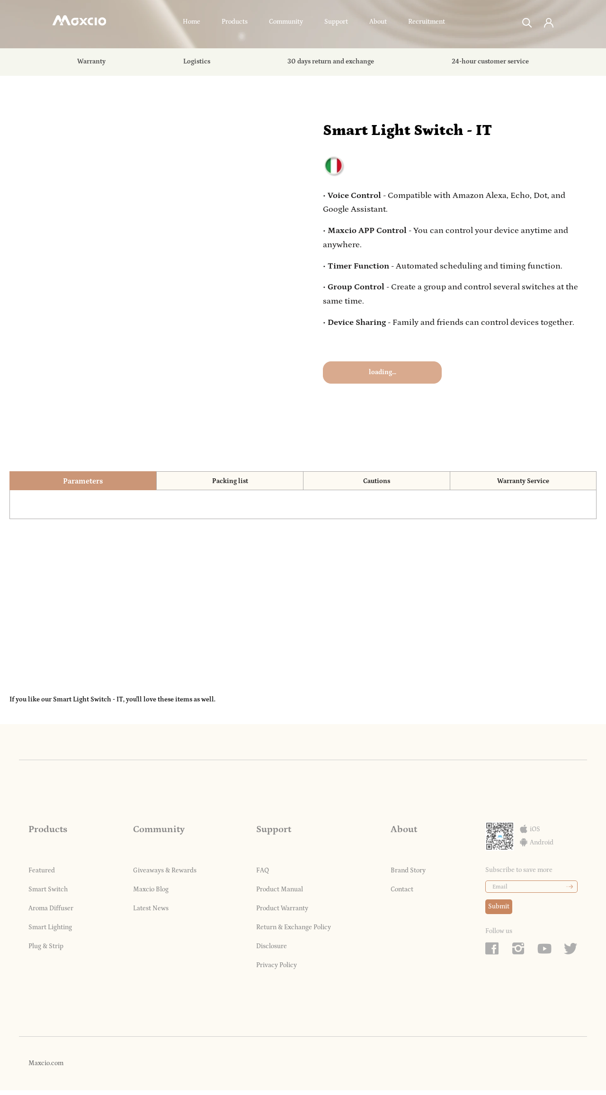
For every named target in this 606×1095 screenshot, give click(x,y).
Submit (498, 906)
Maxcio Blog (151, 889)
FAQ (262, 870)
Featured (41, 870)
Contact (402, 889)
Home (191, 22)
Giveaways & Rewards (164, 870)
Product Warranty (282, 908)
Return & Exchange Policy (293, 927)
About (378, 22)
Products (235, 22)
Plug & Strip (45, 946)
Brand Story (408, 870)
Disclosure (271, 946)
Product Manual (279, 889)
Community (286, 22)
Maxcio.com (45, 1063)
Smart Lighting (50, 927)
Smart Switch (48, 889)
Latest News (151, 908)
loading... (382, 372)
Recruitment (426, 22)
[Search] (527, 22)
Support (336, 22)
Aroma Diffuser (50, 908)
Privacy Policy (276, 965)
